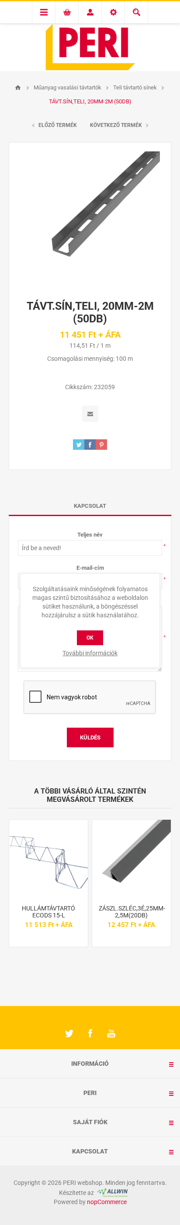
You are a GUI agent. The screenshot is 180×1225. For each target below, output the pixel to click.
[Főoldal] (18, 88)
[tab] (90, 506)
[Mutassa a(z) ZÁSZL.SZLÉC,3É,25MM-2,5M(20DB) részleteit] (131, 859)
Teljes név (90, 534)
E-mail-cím (90, 568)
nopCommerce (107, 1201)
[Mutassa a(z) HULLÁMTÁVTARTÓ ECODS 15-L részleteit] (48, 859)
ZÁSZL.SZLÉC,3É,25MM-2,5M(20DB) (131, 912)
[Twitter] (69, 1033)
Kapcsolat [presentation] (90, 506)
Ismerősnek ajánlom (90, 414)
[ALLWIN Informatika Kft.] (111, 1192)
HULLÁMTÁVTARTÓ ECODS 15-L (48, 912)
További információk (90, 653)
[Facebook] (90, 1033)
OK (90, 638)
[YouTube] (111, 1033)
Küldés (90, 737)
